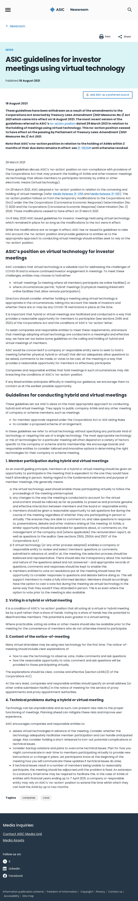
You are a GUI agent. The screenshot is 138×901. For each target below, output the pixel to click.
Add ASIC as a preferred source (109, 95)
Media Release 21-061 (105, 194)
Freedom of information (62, 891)
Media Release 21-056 (68, 194)
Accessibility (11, 896)
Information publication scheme (23, 891)
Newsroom (17, 26)
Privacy (100, 891)
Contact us (115, 891)
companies (28, 797)
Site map (28, 896)
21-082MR (84, 148)
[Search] (129, 9)
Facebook (16, 876)
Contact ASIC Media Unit (22, 834)
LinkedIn (14, 869)
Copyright (86, 891)
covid (46, 797)
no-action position (63, 123)
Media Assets (13, 840)
